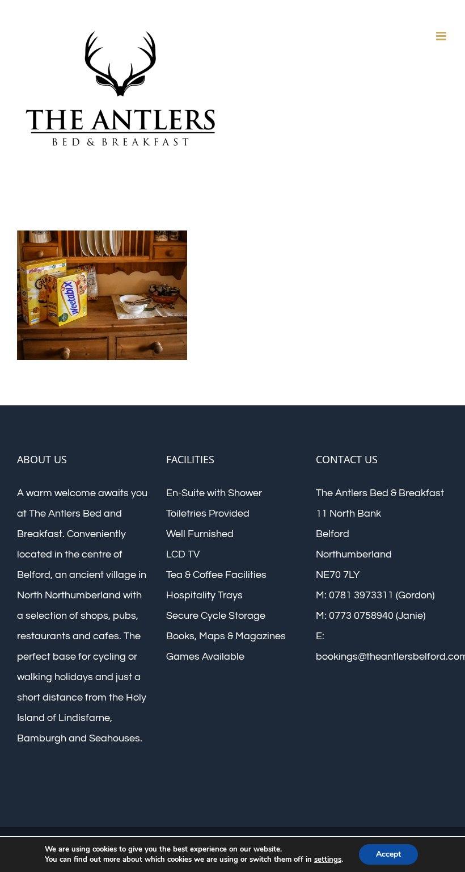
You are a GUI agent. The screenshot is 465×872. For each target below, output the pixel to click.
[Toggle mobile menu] (442, 36)
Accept (388, 854)
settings (327, 859)
